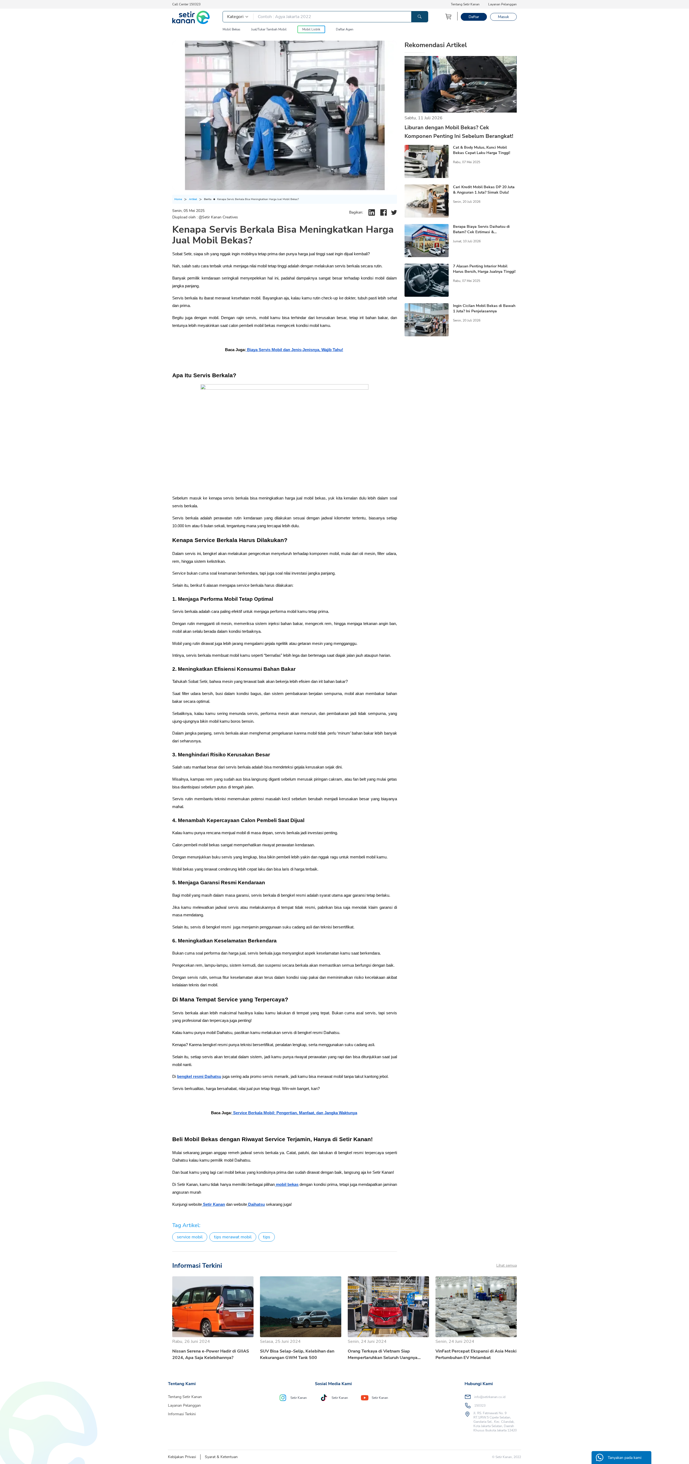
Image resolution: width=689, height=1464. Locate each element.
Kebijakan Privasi (182, 1456)
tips (266, 1237)
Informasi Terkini (182, 1414)
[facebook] (383, 212)
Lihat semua (506, 1265)
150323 (480, 1405)
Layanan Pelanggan (502, 4)
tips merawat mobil (233, 1237)
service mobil (190, 1237)
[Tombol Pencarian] (419, 16)
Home (178, 199)
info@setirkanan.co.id (489, 1397)
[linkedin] (371, 212)
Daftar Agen (344, 29)
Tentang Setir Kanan (465, 4)
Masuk (503, 16)
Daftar (474, 16)
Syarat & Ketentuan (221, 1456)
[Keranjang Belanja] (448, 16)
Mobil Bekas (231, 29)
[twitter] (394, 212)
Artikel (193, 199)
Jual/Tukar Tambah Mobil (269, 29)
